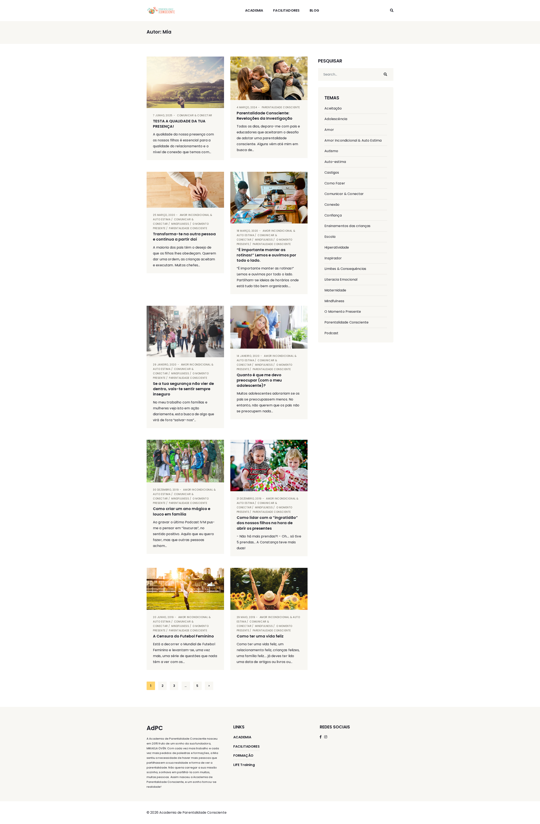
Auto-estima (335, 161)
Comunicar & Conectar (194, 115)
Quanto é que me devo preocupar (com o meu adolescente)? (259, 380)
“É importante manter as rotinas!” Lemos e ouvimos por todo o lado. (266, 255)
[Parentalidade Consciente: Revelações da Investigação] (269, 78)
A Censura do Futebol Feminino (183, 636)
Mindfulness (180, 224)
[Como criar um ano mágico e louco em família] (185, 461)
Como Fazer (334, 183)
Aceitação (333, 108)
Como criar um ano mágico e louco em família (181, 511)
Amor (329, 129)
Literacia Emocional (340, 279)
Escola (329, 236)
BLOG (314, 10)
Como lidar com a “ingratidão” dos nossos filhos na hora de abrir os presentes (267, 523)
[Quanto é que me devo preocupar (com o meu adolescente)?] (269, 327)
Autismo (331, 151)
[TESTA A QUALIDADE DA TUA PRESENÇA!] (185, 82)
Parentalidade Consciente (281, 107)
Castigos (331, 172)
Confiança (333, 215)
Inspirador (333, 258)
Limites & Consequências (345, 268)
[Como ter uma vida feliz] (269, 589)
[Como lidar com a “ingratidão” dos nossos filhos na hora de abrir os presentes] (269, 465)
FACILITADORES (286, 10)
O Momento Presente (342, 311)
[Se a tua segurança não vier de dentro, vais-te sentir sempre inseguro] (185, 331)
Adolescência (335, 118)
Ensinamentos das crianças (347, 225)
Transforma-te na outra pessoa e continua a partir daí (184, 236)
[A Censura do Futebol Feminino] (185, 589)
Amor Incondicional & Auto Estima (353, 140)
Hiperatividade (336, 247)
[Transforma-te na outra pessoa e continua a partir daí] (185, 190)
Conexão (331, 204)
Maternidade (335, 290)
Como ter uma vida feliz (260, 636)
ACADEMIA (254, 10)
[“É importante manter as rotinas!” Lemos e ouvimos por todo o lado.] (269, 197)
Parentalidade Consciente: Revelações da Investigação (264, 115)
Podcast (331, 333)
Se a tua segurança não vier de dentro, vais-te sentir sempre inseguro (183, 389)
